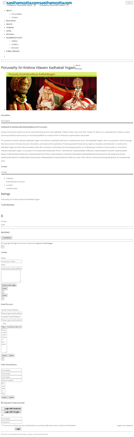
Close (4, 288)
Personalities (17, 14)
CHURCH (15, 44)
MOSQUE (15, 48)
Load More (6, 237)
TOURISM (10, 27)
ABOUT (9, 10)
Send (11, 355)
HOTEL (8, 31)
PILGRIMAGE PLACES (14, 37)
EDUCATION (10, 21)
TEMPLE (15, 41)
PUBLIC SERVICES (13, 51)
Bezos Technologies (45, 243)
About (78, 65)
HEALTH (9, 24)
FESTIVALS (10, 34)
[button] (53, 243)
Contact (15, 17)
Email (3, 265)
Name (3, 258)
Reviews (79, 68)
